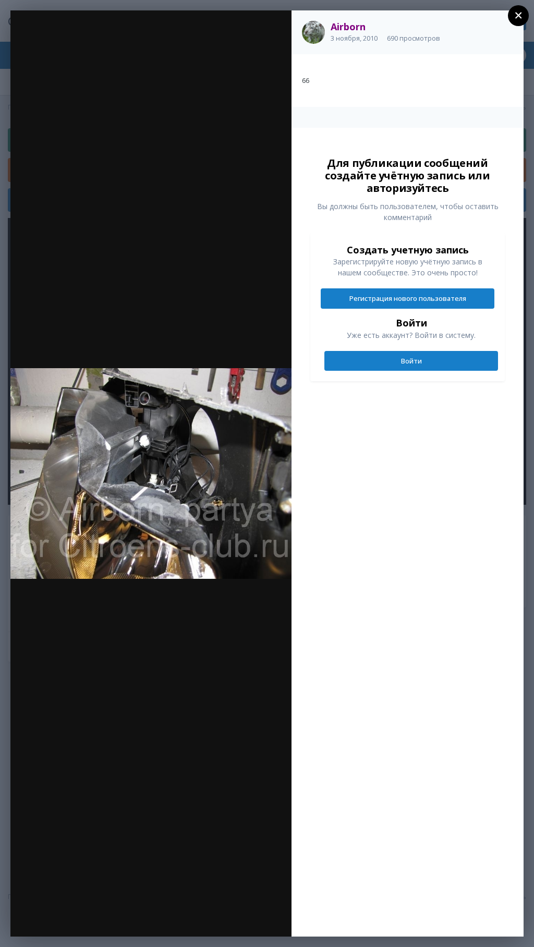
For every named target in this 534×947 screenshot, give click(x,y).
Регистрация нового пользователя (407, 298)
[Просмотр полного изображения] (273, 29)
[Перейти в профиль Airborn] (313, 32)
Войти (411, 361)
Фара (74, 40)
